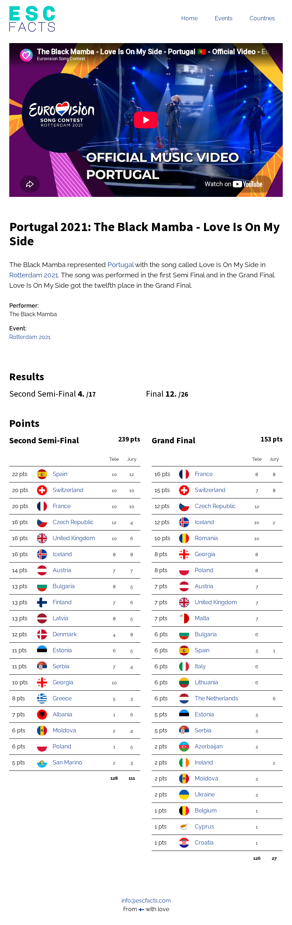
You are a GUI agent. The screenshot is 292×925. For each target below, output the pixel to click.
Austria (62, 570)
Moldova (64, 730)
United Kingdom (74, 538)
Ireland (204, 762)
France (62, 506)
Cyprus (204, 826)
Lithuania (206, 682)
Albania (62, 714)
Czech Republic (73, 522)
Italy (200, 666)
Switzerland (68, 490)
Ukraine (205, 794)
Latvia (60, 618)
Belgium (206, 810)
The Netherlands (216, 698)
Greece (62, 698)
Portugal (121, 264)
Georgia (63, 682)
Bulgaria (64, 586)
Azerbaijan (209, 746)
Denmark (65, 634)
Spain (60, 474)
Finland (62, 602)
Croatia (204, 842)
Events (224, 18)
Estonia (62, 650)
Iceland (62, 554)
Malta (202, 618)
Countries (262, 18)
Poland (62, 746)
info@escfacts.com (146, 900)
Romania (206, 538)
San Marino (67, 762)
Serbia (61, 666)
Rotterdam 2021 (33, 275)
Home (189, 18)
